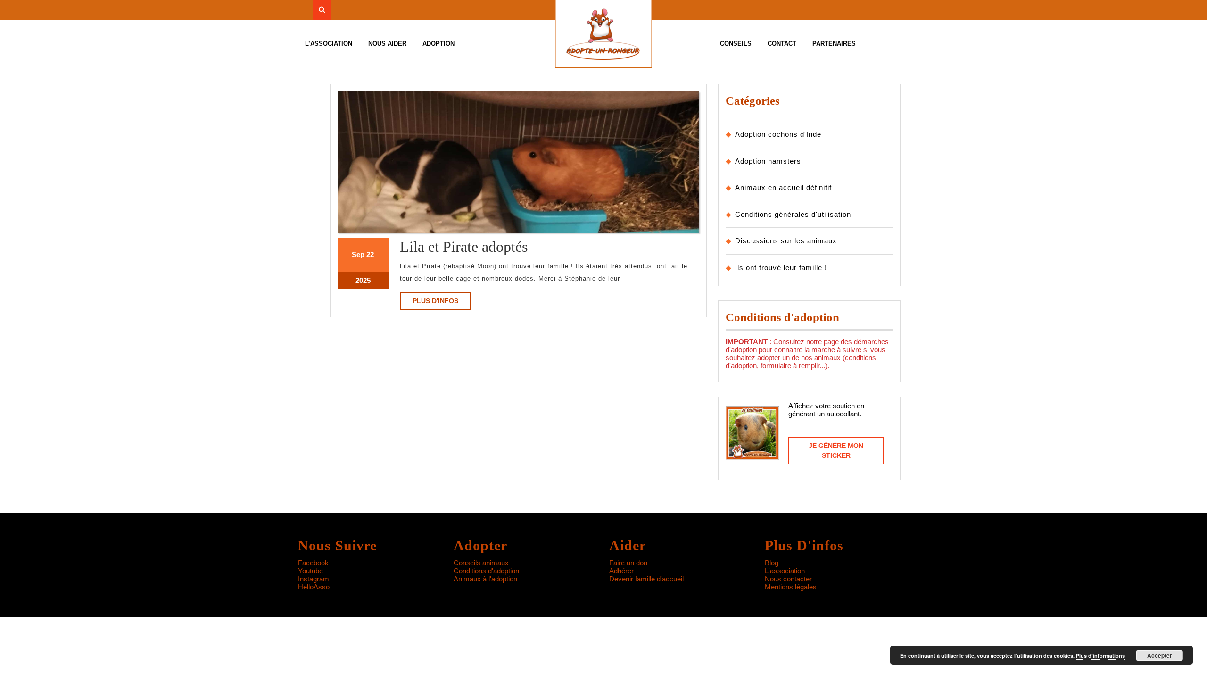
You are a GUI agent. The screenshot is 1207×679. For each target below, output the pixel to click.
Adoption (438, 43)
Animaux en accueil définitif (783, 187)
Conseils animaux (481, 563)
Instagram (313, 579)
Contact (782, 43)
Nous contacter (788, 579)
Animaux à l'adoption (485, 579)
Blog (771, 563)
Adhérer (621, 571)
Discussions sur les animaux (786, 241)
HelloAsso (314, 587)
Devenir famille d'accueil (646, 579)
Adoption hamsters (768, 161)
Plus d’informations (1100, 655)
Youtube (310, 571)
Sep (358, 254)
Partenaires (834, 43)
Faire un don (628, 563)
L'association (785, 571)
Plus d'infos (442, 303)
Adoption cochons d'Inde (778, 134)
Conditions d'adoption (486, 571)
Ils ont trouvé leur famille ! (781, 268)
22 (370, 254)
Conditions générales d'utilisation (793, 214)
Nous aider (387, 43)
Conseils (736, 43)
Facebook (313, 563)
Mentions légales (791, 587)
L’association (328, 43)
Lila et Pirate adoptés (464, 246)
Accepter (1159, 655)
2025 (363, 280)
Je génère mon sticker (836, 450)
